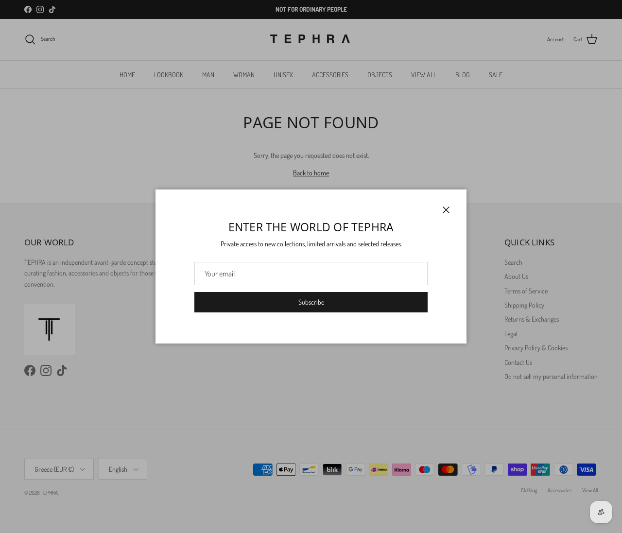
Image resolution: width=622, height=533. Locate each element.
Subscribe (311, 302)
